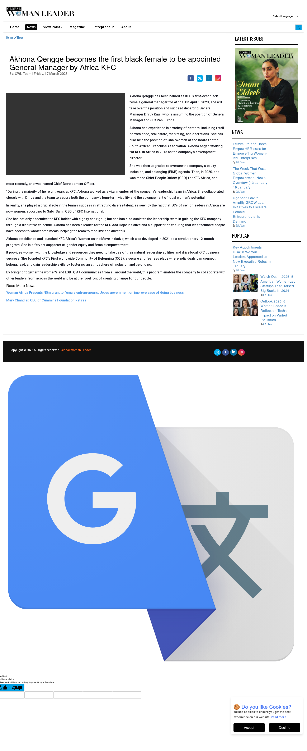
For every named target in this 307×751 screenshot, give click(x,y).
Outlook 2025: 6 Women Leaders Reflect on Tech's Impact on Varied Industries (274, 310)
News (31, 27)
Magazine (77, 27)
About (126, 27)
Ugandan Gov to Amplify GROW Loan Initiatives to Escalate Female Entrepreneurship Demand (250, 209)
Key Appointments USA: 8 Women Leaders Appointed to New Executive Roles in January (252, 256)
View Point (51, 27)
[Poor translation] (17, 687)
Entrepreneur (103, 27)
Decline (284, 727)
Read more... (280, 717)
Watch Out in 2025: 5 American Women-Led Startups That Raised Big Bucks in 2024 (278, 283)
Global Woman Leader (76, 350)
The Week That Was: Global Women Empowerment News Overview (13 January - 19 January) (251, 178)
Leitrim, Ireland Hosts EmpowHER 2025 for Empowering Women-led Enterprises (250, 150)
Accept (249, 727)
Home (14, 27)
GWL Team (240, 162)
